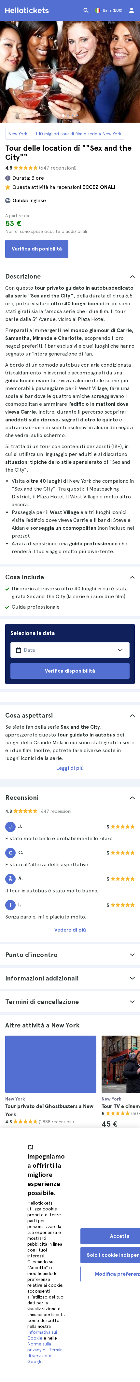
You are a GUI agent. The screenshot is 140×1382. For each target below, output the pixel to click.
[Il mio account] (131, 10)
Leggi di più (70, 768)
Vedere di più (70, 930)
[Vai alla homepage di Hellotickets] (28, 10)
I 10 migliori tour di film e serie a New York (78, 133)
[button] (70, 276)
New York (17, 133)
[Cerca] (86, 10)
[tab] (70, 276)
